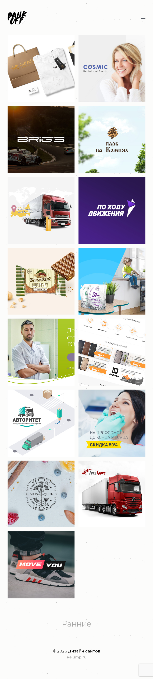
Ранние (76, 624)
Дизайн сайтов (84, 651)
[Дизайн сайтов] (68, 17)
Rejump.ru (76, 657)
